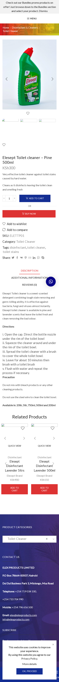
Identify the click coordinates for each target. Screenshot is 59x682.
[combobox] (29, 539)
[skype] (42, 257)
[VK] (21, 257)
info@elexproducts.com (15, 619)
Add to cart (36, 198)
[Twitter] (13, 257)
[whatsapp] (38, 257)
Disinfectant (15, 457)
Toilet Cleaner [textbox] (27, 539)
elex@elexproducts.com (23, 615)
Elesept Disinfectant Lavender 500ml (44, 466)
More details (29, 663)
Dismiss (43, 10)
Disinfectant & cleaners (25, 27)
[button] (6, 79)
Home (6, 27)
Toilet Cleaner (10, 31)
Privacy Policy (29, 658)
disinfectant (18, 247)
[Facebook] (17, 257)
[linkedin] (34, 257)
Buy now (30, 213)
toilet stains (11, 252)
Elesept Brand (14, 475)
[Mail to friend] (30, 257)
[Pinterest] (26, 257)
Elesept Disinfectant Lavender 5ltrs (14, 466)
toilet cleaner (36, 247)
